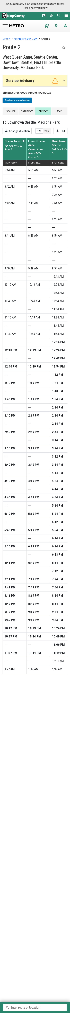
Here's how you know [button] (35, 7)
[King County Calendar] (44, 15)
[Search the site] (59, 15)
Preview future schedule (17, 100)
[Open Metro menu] (6, 26)
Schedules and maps (26, 39)
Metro (6, 39)
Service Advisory (31, 80)
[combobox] (35, 1007)
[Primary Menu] (66, 15)
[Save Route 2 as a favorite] (63, 47)
